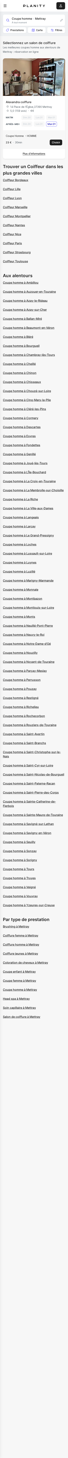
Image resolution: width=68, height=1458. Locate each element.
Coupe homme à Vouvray (20, 896)
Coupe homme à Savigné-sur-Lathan (28, 824)
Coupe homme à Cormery (20, 418)
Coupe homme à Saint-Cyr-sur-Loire (28, 765)
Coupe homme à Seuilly (19, 842)
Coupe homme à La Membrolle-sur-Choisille (33, 490)
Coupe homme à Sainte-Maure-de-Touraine (33, 815)
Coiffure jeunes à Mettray (20, 953)
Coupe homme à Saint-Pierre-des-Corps (31, 792)
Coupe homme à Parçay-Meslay (25, 671)
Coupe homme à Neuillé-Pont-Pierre (28, 625)
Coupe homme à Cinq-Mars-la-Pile (27, 400)
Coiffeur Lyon (12, 198)
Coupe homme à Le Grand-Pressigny (28, 535)
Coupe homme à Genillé (19, 454)
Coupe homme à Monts (19, 616)
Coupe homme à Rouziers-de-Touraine (29, 725)
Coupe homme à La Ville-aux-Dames (28, 508)
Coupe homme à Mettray (20, 989)
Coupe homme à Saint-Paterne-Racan (29, 783)
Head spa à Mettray (16, 998)
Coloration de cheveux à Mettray (25, 962)
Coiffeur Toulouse (15, 261)
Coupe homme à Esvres (19, 436)
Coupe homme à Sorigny (20, 860)
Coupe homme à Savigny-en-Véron (27, 833)
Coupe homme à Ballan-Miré (22, 318)
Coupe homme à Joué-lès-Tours (25, 463)
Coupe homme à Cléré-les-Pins (24, 409)
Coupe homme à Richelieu (21, 707)
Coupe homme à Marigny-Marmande (28, 580)
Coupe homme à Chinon (19, 373)
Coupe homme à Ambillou (20, 282)
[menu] (5, 6)
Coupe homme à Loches (19, 544)
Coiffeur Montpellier (17, 216)
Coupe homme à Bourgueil (21, 346)
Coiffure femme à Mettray (20, 935)
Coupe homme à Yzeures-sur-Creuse (29, 905)
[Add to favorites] (60, 63)
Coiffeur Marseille (15, 207)
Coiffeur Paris (12, 243)
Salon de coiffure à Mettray (21, 1017)
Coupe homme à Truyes (19, 878)
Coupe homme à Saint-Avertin (24, 734)
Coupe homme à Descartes (22, 427)
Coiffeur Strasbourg (17, 252)
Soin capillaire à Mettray (19, 1007)
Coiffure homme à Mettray (21, 944)
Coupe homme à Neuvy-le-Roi (23, 634)
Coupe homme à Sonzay (20, 851)
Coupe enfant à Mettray (19, 971)
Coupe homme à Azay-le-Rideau (25, 300)
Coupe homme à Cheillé (19, 364)
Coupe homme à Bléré (18, 337)
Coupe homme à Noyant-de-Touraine (28, 662)
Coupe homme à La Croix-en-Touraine (29, 481)
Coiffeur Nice (12, 234)
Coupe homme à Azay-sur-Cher (25, 309)
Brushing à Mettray (16, 926)
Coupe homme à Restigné (20, 698)
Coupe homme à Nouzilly (20, 653)
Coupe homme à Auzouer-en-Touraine (29, 291)
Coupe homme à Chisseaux (22, 382)
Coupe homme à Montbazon (22, 598)
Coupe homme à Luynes (19, 562)
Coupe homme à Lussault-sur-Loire (27, 553)
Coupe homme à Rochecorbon (24, 716)
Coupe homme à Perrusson (22, 680)
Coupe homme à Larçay (19, 526)
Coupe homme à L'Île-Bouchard (24, 472)
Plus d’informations (34, 153)
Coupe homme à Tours (18, 869)
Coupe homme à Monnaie (20, 589)
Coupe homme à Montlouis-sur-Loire (28, 607)
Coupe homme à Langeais (21, 517)
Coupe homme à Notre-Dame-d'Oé (27, 643)
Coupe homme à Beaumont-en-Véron (28, 328)
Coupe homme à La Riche (20, 499)
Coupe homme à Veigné (19, 887)
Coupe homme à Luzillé (19, 571)
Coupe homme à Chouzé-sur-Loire (27, 391)
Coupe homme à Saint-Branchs (24, 743)
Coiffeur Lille (11, 189)
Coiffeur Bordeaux (15, 180)
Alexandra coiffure (18, 102)
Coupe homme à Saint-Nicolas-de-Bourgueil (33, 774)
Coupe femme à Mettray (19, 980)
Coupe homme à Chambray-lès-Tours (29, 355)
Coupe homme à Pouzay (20, 689)
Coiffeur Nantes (14, 225)
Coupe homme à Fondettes (21, 445)
